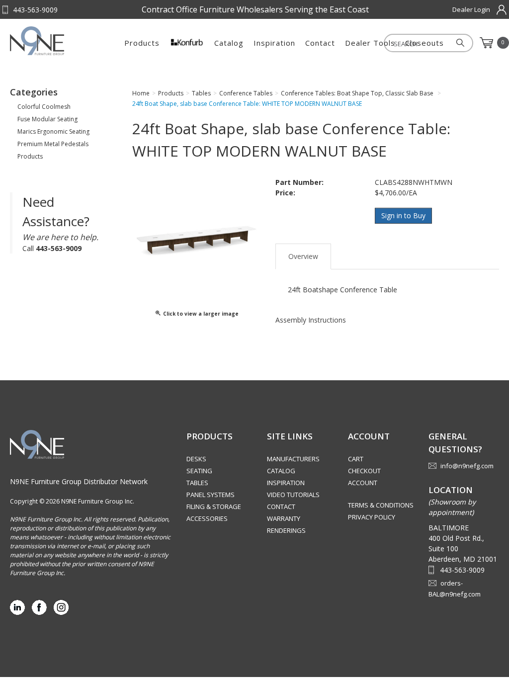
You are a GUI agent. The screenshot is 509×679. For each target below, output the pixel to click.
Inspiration (274, 43)
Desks (196, 458)
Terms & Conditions (381, 505)
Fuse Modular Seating (47, 119)
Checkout (364, 470)
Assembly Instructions (310, 320)
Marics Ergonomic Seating (53, 131)
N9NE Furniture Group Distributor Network (79, 481)
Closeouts (424, 43)
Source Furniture (59, 40)
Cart (355, 458)
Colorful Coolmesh (44, 106)
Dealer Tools (370, 43)
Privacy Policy (371, 516)
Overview (303, 256)
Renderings (286, 530)
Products (142, 43)
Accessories (207, 518)
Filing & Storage (213, 506)
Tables (197, 482)
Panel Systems (210, 494)
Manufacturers (293, 458)
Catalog (229, 43)
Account (362, 482)
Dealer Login (471, 9)
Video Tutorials (293, 494)
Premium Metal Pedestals (52, 144)
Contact (320, 43)
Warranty (283, 518)
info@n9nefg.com (467, 465)
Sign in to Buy (403, 215)
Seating (199, 470)
